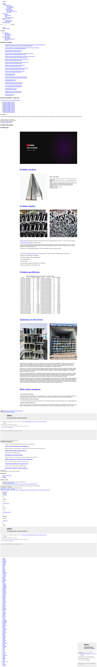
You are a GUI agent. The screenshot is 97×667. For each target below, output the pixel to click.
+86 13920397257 (11, 482)
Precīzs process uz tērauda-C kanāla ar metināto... (16, 468)
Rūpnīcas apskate (8, 15)
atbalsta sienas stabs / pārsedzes (44, 489)
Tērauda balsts (3, 489)
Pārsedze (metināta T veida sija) (10, 89)
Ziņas (4, 19)
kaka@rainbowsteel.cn (7, 483)
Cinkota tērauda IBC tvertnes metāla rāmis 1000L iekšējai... (15, 48)
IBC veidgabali (10, 10)
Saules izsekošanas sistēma (9, 74)
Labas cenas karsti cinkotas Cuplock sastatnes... (13, 72)
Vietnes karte (12, 488)
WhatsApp (10, 122)
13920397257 (5, 520)
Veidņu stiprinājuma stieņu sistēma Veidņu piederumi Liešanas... (16, 57)
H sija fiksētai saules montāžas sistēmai (14, 455)
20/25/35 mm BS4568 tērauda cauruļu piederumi (14, 410)
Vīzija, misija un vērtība (9, 17)
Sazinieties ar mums (6, 22)
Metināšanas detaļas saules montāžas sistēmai (13, 92)
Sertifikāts (6, 14)
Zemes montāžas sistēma (33, 489)
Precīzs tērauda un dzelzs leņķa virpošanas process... (17, 463)
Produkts (4, 4)
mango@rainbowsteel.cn (25, 483)
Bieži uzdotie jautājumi (7, 18)
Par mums (4, 13)
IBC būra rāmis (10, 6)
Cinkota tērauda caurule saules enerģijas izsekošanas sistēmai (15, 77)
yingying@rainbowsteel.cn (16, 483)
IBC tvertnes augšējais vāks (12, 11)
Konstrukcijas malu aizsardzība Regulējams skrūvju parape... (15, 54)
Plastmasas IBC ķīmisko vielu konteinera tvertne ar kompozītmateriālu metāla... (19, 45)
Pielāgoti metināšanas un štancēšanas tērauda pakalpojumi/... (19, 459)
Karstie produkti (7, 488)
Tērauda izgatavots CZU (9, 95)
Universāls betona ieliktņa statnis (9, 411)
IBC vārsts (9, 12)
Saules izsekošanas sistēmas (24, 489)
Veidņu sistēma (15, 489)
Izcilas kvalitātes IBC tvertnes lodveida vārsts (13, 51)
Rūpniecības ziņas (8, 21)
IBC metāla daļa (8, 5)
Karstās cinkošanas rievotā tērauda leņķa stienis (13, 83)
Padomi (1, 488)
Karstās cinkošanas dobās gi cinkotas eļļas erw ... (16, 450)
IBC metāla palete (10, 7)
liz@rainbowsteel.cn (33, 483)
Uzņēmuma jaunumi (8, 20)
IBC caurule (9, 8)
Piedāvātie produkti (6, 28)
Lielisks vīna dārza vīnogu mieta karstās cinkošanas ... (17, 446)
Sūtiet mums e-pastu (4, 122)
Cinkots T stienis (23, 240)
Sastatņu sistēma (9, 489)
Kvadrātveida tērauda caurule (10, 80)
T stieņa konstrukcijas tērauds (26, 242)
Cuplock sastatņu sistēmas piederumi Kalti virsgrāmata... (15, 69)
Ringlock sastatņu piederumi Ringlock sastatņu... (13, 60)
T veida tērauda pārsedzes (30, 253)
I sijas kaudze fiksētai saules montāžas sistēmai (13, 86)
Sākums (4, 3)
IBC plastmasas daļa (8, 9)
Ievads (6, 16)
